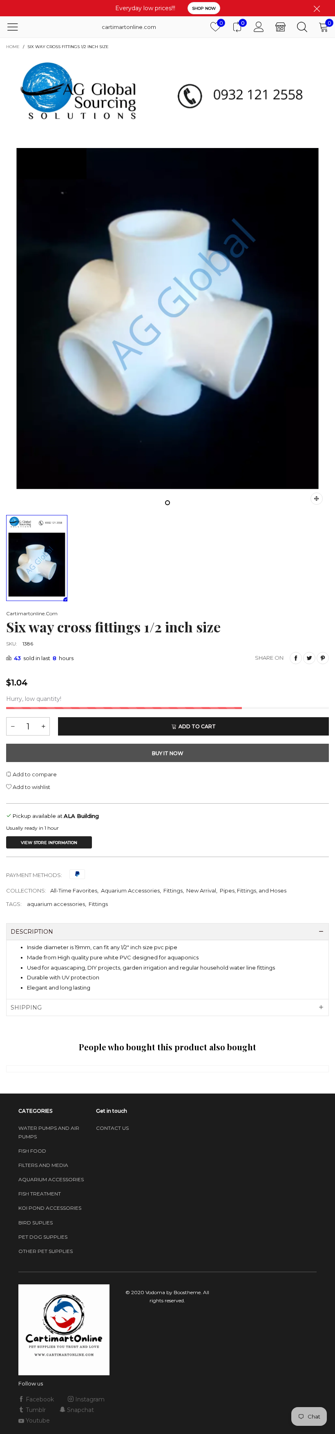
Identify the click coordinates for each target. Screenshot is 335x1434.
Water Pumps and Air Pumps (48, 1132)
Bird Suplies (35, 1223)
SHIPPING (26, 1007)
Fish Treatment (39, 1194)
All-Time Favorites (73, 890)
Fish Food (32, 1151)
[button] (13, 726)
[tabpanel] (167, 283)
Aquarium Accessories (130, 890)
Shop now (204, 8)
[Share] (296, 658)
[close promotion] (316, 8)
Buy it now (167, 753)
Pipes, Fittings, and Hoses (253, 890)
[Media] (316, 499)
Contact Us (112, 1128)
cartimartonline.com (122, 27)
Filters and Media (43, 1165)
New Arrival (201, 890)
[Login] (259, 27)
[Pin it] (323, 658)
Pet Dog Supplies (42, 1237)
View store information (49, 842)
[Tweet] (309, 658)
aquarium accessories (56, 904)
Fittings (173, 890)
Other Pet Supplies (45, 1251)
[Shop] (280, 27)
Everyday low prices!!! (145, 8)
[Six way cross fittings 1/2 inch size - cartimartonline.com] (167, 283)
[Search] (302, 27)
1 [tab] (167, 503)
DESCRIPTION (32, 931)
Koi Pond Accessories (49, 1208)
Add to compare (34, 774)
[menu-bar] (17, 26)
